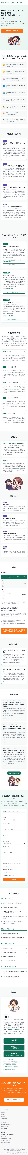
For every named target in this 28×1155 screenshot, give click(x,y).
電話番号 (5, 835)
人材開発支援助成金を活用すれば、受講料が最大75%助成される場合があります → (14, 630)
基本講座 (3, 1112)
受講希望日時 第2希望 (8, 869)
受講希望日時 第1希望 (13, 863)
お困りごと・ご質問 (7, 852)
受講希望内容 (6, 841)
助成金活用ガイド (5, 1126)
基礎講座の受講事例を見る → (14, 265)
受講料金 (3, 1116)
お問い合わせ (4, 1128)
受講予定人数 (6, 847)
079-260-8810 (7, 1142)
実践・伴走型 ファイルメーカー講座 (11, 2)
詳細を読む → (5, 718)
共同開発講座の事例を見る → (14, 319)
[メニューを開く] (25, 2)
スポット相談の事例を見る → (14, 292)
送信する (14, 879)
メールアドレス (7, 823)
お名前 (5, 817)
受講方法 (3, 1114)
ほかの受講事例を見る (14, 773)
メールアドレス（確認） (9, 829)
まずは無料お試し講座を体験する (12, 30)
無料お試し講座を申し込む (14, 1099)
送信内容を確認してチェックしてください (14, 875)
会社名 (11, 811)
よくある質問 (4, 1118)
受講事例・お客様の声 (6, 1124)
